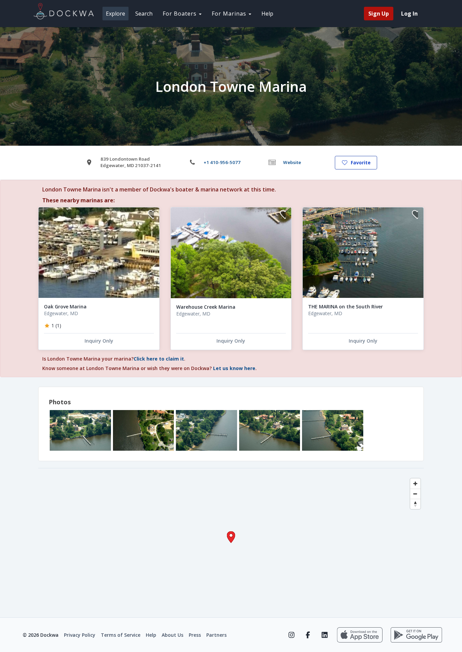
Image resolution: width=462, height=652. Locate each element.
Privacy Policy (79, 635)
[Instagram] (291, 635)
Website (292, 162)
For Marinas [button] (230, 13)
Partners (216, 635)
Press (195, 635)
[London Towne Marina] (80, 430)
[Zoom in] (415, 483)
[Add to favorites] (151, 215)
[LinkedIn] (324, 635)
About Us (172, 635)
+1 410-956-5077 (222, 162)
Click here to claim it (159, 358)
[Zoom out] (415, 494)
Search (144, 13)
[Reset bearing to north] (415, 504)
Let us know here (234, 368)
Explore (115, 13)
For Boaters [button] (180, 13)
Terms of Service (120, 635)
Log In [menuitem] (409, 13)
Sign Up (378, 13)
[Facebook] (308, 635)
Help (267, 13)
